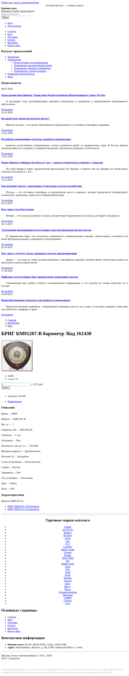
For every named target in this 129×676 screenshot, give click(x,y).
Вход (10, 23)
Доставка (12, 37)
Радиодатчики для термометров (31, 62)
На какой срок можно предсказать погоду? (25, 118)
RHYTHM (67, 558)
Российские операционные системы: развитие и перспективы (36, 139)
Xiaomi (67, 580)
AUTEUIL (67, 529)
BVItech (67, 535)
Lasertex (67, 546)
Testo (67, 566)
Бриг (10, 325)
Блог (10, 34)
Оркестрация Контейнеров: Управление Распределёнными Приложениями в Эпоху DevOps (53, 95)
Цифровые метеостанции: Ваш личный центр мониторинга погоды (39, 277)
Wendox (68, 578)
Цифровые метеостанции (21, 74)
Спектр (68, 600)
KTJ (67, 544)
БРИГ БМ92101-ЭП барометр (23, 506)
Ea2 (68, 541)
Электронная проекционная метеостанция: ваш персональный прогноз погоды (46, 230)
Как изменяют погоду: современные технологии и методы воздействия (41, 186)
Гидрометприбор (68, 592)
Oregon (67, 552)
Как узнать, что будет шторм (17, 209)
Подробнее (7, 109)
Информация (15, 401)
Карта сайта (14, 45)
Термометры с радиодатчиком (30, 71)
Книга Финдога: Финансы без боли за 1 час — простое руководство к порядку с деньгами (52, 162)
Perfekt (67, 555)
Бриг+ (67, 586)
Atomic (67, 527)
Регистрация (14, 26)
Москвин (68, 595)
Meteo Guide (67, 549)
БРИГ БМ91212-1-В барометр (23, 509)
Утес (67, 603)
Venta (67, 575)
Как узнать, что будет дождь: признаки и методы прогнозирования (39, 253)
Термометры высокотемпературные (33, 65)
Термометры (14, 59)
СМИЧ (67, 598)
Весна (67, 589)
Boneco (68, 532)
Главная (12, 31)
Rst (67, 561)
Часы (10, 76)
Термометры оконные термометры (32, 68)
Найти (5, 17)
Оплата (11, 39)
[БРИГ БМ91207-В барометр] (17, 370)
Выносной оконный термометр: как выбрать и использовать (36, 300)
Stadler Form (67, 563)
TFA (67, 569)
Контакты (13, 42)
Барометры (13, 57)
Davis (68, 538)
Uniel (67, 572)
